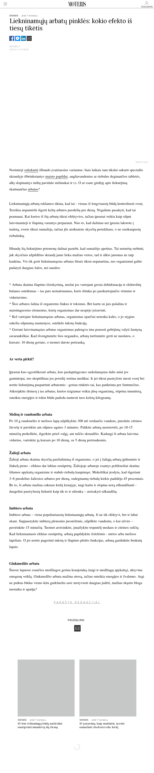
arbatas (33, 189)
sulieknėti (31, 169)
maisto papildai (56, 176)
